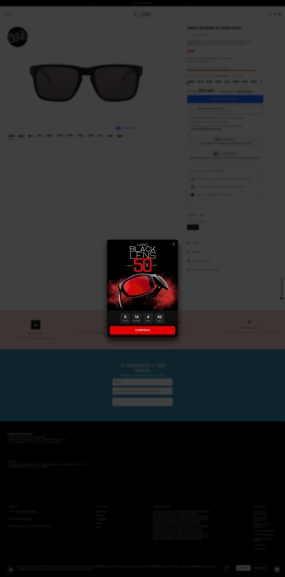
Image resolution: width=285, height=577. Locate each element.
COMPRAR (142, 330)
